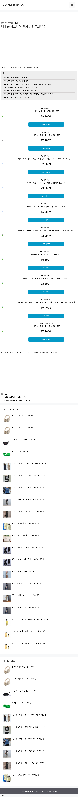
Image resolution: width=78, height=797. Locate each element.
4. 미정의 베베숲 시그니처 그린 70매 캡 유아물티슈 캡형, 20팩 (20, 87)
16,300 (46, 259)
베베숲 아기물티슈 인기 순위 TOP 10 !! (17, 397)
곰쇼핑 (6, 394)
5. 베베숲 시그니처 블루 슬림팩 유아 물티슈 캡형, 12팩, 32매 (19, 91)
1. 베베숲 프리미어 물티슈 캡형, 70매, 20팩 (15, 78)
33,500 (46, 283)
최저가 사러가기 (46, 124)
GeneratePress (52, 791)
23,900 (46, 236)
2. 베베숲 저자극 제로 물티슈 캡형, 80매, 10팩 (15, 81)
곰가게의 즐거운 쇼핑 (13, 5)
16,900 (46, 212)
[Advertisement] (39, 48)
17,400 (46, 140)
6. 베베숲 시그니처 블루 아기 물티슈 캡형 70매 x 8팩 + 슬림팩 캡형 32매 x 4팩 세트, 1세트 (28, 94)
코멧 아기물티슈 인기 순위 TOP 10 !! (17, 400)
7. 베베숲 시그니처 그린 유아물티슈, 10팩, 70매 (16, 97)
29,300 (46, 116)
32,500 (46, 164)
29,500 (46, 188)
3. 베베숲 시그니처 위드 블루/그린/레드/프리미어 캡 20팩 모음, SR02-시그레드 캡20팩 (27, 84)
